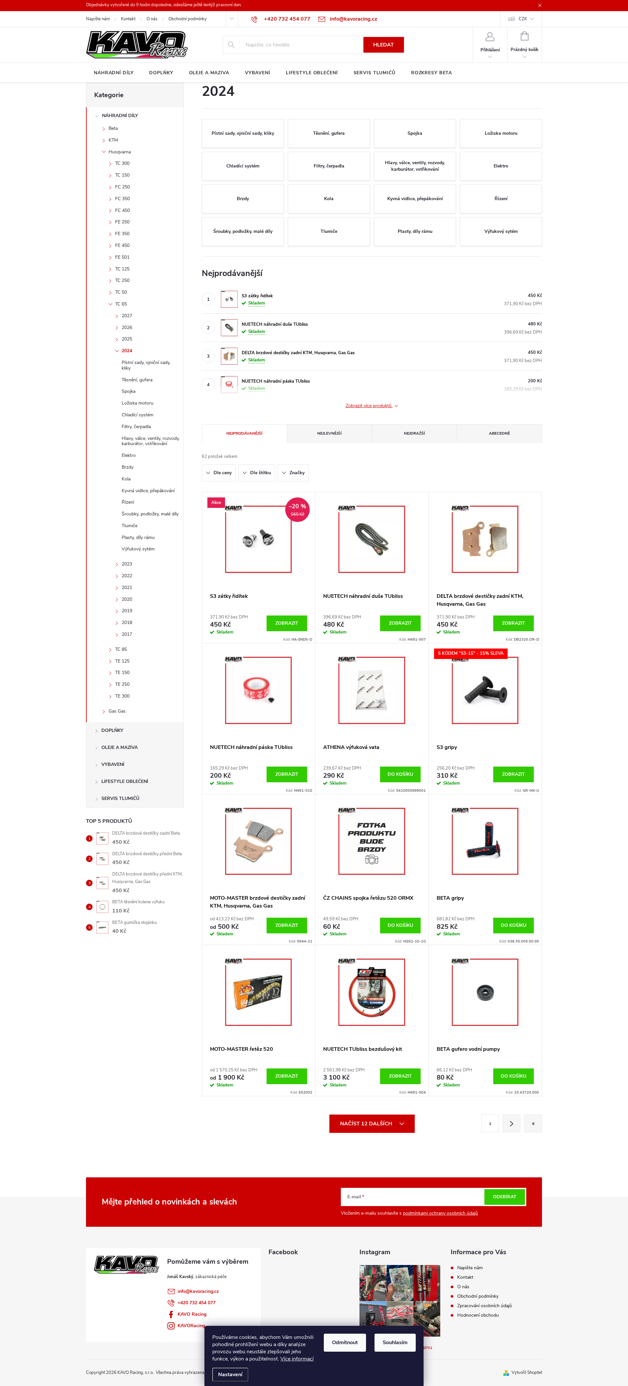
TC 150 (122, 175)
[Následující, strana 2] (511, 1123)
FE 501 (122, 257)
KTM (113, 140)
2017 (127, 634)
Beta (113, 128)
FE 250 (122, 222)
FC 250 (122, 187)
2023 (127, 564)
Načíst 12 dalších (366, 1123)
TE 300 (122, 696)
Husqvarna (120, 152)
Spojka (128, 391)
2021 (127, 587)
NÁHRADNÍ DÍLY (120, 116)
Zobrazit (286, 623)
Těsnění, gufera (137, 380)
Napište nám (98, 19)
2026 (127, 327)
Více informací (297, 1358)
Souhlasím (395, 1342)
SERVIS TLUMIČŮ (120, 798)
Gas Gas (117, 711)
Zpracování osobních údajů (484, 1306)
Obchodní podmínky (187, 19)
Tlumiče (129, 526)
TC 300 (122, 163)
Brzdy (127, 467)
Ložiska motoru (137, 403)
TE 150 (122, 672)
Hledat (383, 44)
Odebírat (504, 1197)
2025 (127, 339)
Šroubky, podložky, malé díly (150, 514)
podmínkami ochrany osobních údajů (440, 1213)
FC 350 (122, 199)
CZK (523, 19)
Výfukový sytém (138, 549)
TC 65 (121, 304)
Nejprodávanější (244, 433)
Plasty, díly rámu (138, 537)
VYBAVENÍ (112, 764)
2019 (127, 611)
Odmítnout (345, 1342)
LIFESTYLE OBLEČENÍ (124, 781)
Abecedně (499, 433)
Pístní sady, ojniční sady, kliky (146, 365)
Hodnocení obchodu (478, 1315)
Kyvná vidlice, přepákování (148, 491)
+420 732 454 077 (197, 1303)
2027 (127, 316)
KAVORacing (191, 1326)
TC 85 (121, 649)
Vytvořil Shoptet (527, 1373)
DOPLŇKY (112, 730)
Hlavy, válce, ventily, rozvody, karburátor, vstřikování (151, 441)
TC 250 (122, 280)
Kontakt (128, 19)
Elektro (129, 455)
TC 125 (122, 269)
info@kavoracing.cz (198, 1291)
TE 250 (122, 684)
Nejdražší (414, 433)
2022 (127, 576)
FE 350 (122, 234)
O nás (152, 19)
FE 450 (122, 245)
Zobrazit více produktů (369, 406)
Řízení (128, 502)
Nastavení (230, 1374)
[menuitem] (113, 73)
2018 (127, 622)
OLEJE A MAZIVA (119, 747)
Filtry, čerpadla (136, 427)
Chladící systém (137, 415)
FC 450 (122, 210)
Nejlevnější (329, 433)
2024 (127, 351)
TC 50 (121, 292)
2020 (127, 599)
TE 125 (122, 661)
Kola (126, 479)
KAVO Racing (192, 1314)
